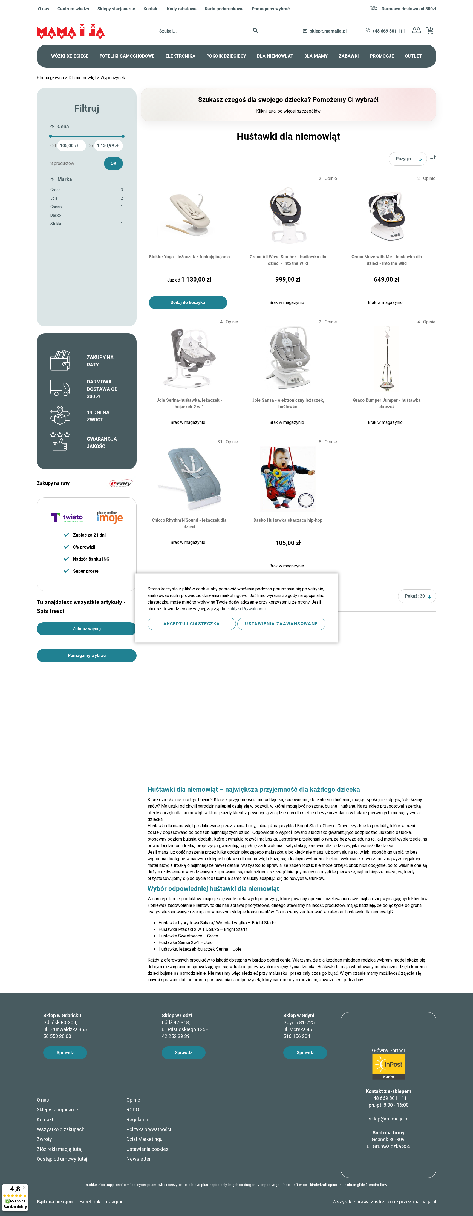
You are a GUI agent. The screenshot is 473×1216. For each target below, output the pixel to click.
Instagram (114, 1201)
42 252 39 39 (176, 1036)
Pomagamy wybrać (271, 9)
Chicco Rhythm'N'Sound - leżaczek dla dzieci (189, 523)
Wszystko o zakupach (61, 1129)
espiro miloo (126, 1185)
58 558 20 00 (57, 1036)
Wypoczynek (112, 77)
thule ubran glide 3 (353, 1185)
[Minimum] (50, 136)
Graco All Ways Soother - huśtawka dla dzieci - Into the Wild (288, 260)
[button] (416, 31)
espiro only (218, 1185)
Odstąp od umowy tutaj (62, 1159)
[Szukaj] (255, 31)
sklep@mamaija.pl (388, 1119)
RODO (132, 1109)
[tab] (86, 128)
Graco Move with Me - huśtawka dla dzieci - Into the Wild (386, 260)
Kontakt (151, 9)
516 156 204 (296, 1036)
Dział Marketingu (144, 1139)
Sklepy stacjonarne (116, 9)
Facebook (89, 1201)
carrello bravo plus (193, 1185)
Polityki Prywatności (246, 608)
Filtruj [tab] (86, 108)
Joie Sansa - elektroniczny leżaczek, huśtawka (288, 403)
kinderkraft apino (323, 1185)
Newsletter (138, 1159)
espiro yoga (270, 1185)
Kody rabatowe (182, 9)
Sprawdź (65, 1052)
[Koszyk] (431, 32)
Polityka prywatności (148, 1129)
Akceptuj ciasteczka (191, 623)
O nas (43, 9)
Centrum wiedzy (73, 9)
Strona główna (51, 77)
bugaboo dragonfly (243, 1185)
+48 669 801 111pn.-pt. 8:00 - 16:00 (389, 1101)
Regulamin (137, 1119)
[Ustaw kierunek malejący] (433, 159)
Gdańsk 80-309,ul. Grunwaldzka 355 (388, 1139)
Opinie (133, 1100)
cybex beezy (167, 1185)
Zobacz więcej (87, 628)
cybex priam (146, 1185)
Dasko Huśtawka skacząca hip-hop (287, 520)
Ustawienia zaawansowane (281, 623)
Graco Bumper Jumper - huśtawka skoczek (387, 403)
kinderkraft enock (295, 1185)
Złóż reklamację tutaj (59, 1149)
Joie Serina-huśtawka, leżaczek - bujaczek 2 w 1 (189, 403)
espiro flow (378, 1185)
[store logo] (71, 31)
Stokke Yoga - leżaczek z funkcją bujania (189, 256)
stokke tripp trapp (100, 1185)
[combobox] (209, 31)
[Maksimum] (123, 136)
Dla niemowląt (82, 77)
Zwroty (44, 1139)
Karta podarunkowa (224, 9)
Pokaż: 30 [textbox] (415, 596)
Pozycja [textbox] (403, 158)
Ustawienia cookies (147, 1149)
